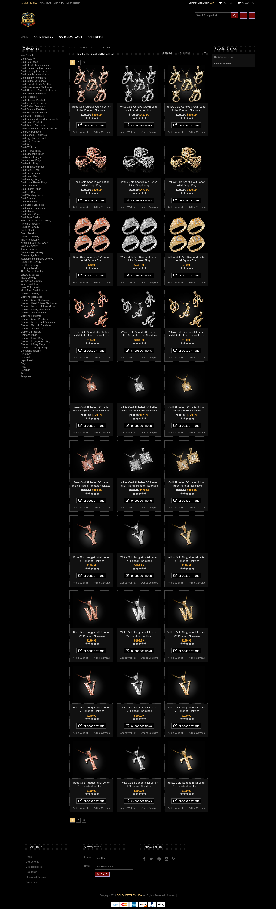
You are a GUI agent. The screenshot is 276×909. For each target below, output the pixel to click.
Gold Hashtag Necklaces (34, 71)
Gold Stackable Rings (32, 154)
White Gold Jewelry (31, 284)
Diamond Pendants (31, 315)
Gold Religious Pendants (34, 112)
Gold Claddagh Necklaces (35, 65)
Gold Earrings (28, 198)
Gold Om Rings (29, 192)
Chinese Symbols (30, 255)
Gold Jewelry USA (223, 57)
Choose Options (94, 125)
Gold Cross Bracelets (32, 204)
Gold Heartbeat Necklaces (35, 74)
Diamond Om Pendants (33, 328)
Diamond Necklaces (31, 296)
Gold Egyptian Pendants (34, 138)
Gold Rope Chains (30, 217)
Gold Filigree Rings (31, 150)
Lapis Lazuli (27, 360)
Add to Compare (102, 132)
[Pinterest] (159, 859)
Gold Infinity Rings (31, 179)
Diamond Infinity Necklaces (36, 309)
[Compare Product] (243, 15)
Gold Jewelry (28, 58)
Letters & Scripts (30, 274)
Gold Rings (27, 144)
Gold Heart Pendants (32, 122)
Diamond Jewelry (30, 293)
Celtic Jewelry (28, 233)
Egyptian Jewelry (30, 227)
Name (87, 857)
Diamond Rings (29, 335)
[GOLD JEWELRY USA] (28, 24)
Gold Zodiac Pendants (33, 106)
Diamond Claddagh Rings (34, 347)
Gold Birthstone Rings (32, 166)
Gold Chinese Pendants (33, 100)
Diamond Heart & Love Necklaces (39, 303)
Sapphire (25, 369)
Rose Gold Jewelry (31, 287)
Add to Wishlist (80, 132)
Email (87, 865)
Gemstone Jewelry (31, 350)
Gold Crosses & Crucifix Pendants (39, 119)
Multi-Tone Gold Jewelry (34, 290)
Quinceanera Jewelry (32, 252)
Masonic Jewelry (30, 239)
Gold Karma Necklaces (33, 80)
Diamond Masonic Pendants (36, 325)
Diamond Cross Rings (32, 338)
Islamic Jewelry (29, 246)
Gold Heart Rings (30, 176)
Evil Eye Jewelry (30, 268)
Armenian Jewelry (30, 223)
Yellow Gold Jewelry (31, 280)
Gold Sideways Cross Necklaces (38, 90)
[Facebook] (144, 859)
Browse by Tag (88, 48)
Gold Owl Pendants (31, 141)
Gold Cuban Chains (31, 214)
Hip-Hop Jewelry (29, 265)
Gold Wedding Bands (32, 195)
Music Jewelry (28, 277)
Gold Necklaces (29, 61)
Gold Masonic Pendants (34, 135)
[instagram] (182, 858)
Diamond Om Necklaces (34, 312)
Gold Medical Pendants (33, 103)
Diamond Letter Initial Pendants (38, 322)
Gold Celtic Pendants (32, 115)
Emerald (25, 357)
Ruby (23, 366)
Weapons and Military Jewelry (37, 258)
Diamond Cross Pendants (34, 319)
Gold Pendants (29, 96)
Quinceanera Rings (31, 160)
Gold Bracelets (29, 201)
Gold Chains (27, 211)
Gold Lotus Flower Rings (34, 182)
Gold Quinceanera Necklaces (36, 87)
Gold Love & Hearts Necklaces (37, 84)
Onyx (23, 363)
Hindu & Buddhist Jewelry (35, 242)
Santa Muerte (28, 230)
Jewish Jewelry (29, 249)
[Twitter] (151, 859)
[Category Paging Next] (89, 62)
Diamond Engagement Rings (36, 341)
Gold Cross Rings (30, 173)
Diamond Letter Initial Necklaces (38, 306)
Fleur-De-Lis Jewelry (32, 271)
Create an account (71, 3)
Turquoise (26, 376)
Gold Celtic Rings (30, 169)
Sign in (57, 3)
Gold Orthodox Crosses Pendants (39, 128)
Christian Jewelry (30, 236)
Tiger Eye (26, 373)
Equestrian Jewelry (31, 261)
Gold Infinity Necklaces (33, 77)
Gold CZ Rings (29, 147)
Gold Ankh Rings (30, 163)
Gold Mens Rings (30, 185)
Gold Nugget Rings (31, 188)
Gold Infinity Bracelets (33, 208)
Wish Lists (228, 3)
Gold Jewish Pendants (33, 125)
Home (72, 48)
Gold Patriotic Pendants (34, 109)
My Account (45, 3)
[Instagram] (166, 859)
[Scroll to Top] (250, 832)
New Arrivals (27, 55)
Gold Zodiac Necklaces (33, 93)
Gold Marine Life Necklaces (36, 68)
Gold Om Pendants (31, 131)
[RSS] (174, 859)
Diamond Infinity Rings (33, 344)
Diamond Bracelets (31, 331)
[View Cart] (252, 15)
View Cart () (248, 3)
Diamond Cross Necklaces (35, 300)
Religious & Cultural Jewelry (36, 220)
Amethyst (26, 354)
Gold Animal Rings (31, 157)
